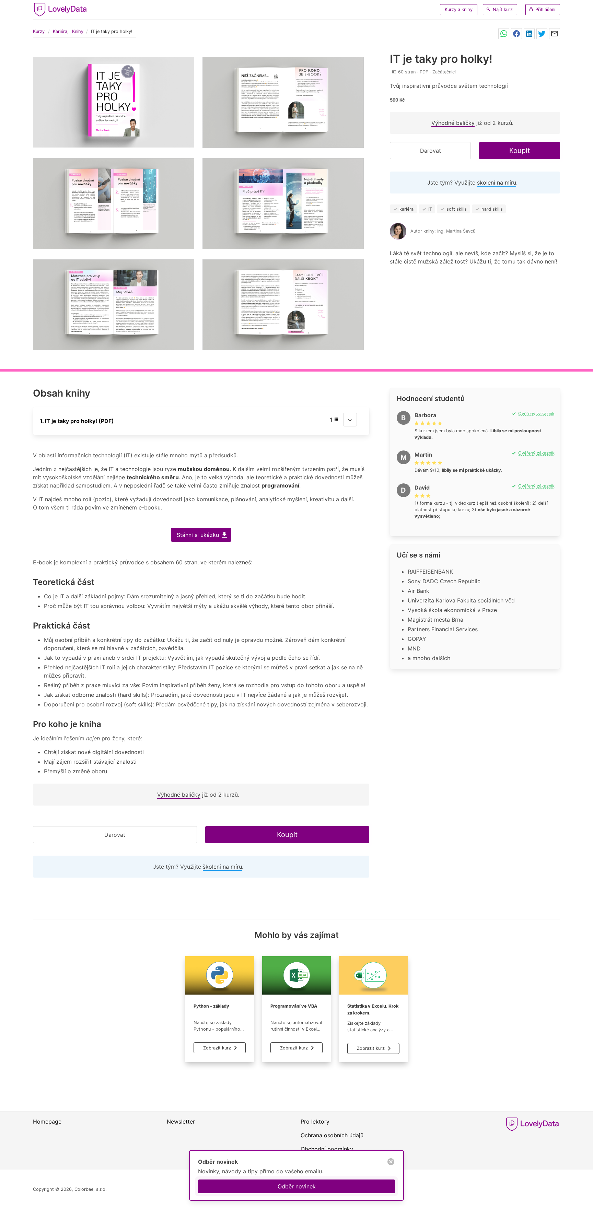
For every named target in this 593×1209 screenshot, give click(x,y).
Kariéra (60, 31)
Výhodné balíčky (453, 122)
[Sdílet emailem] (554, 33)
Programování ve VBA (293, 1006)
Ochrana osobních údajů (332, 1135)
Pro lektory (315, 1121)
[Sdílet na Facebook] (516, 33)
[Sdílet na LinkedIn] (529, 33)
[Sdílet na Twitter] (541, 33)
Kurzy (39, 31)
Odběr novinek (297, 1186)
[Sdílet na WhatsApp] (503, 33)
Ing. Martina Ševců (456, 231)
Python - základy (211, 1006)
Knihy (77, 31)
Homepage (47, 1121)
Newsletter (181, 1121)
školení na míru (496, 182)
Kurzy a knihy (459, 9)
